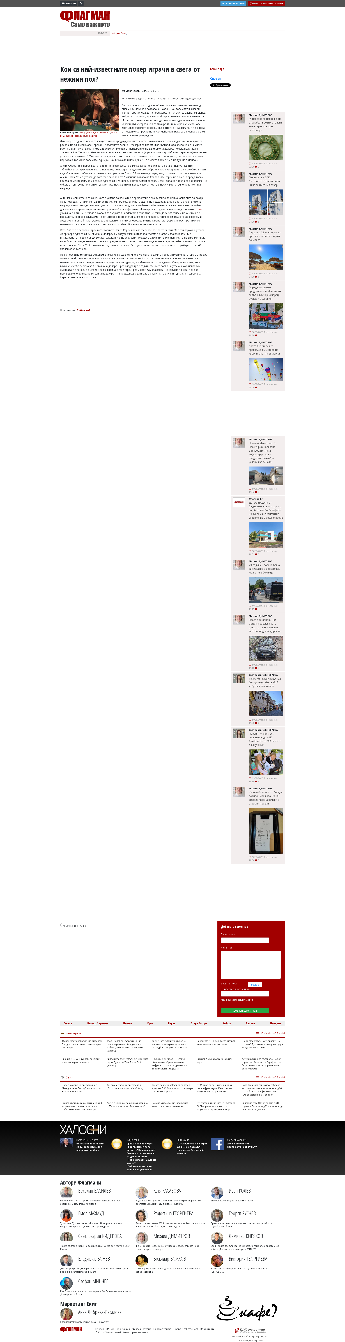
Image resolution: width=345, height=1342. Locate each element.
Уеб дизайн (237, 1336)
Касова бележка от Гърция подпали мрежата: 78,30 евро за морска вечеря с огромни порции (265, 797)
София (68, 1023)
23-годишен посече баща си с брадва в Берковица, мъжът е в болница (264, 568)
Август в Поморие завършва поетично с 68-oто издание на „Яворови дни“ (127, 1104)
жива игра (91, 135)
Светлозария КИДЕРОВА (100, 1236)
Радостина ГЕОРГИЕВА (173, 1213)
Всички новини (272, 1033)
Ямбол (227, 1023)
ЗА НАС (110, 1328)
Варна (171, 1023)
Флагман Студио (141, 1328)
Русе (150, 1023)
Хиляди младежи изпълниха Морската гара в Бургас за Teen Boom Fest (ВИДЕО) (127, 1062)
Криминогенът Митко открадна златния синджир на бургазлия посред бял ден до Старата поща (169, 1044)
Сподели (216, 79)
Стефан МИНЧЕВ (93, 1281)
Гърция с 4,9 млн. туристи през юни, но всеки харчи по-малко (264, 236)
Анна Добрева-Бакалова (99, 1312)
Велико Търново (97, 1023)
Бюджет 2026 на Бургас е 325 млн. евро (215, 1060)
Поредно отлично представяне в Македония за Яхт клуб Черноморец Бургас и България (265, 293)
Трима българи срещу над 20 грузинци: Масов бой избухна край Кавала (265, 682)
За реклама (123, 1328)
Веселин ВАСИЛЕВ (94, 1190)
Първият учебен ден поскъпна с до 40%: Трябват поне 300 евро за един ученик (265, 739)
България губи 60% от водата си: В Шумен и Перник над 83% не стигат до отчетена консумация (262, 1106)
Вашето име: (228, 934)
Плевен (127, 1023)
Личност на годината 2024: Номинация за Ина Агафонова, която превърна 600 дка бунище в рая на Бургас (170, 1225)
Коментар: (227, 947)
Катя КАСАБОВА (167, 1190)
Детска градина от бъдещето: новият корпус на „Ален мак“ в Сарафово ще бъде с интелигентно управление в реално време (266, 510)
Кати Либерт (103, 132)
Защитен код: (229, 983)
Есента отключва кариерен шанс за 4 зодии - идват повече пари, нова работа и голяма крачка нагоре (82, 1106)
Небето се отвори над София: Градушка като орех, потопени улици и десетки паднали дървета (264, 625)
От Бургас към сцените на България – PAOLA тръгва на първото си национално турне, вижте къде (217, 1106)
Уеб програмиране (253, 1336)
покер (199, 209)
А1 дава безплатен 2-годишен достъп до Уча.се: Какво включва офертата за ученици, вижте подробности (168, 33)
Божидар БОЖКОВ (169, 1258)
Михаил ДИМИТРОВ (171, 1236)
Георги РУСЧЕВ (242, 1213)
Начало (99, 1328)
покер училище (87, 132)
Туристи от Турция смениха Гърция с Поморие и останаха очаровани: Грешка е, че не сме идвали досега (91, 1225)
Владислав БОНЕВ (94, 1258)
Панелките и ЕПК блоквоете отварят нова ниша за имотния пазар (264, 181)
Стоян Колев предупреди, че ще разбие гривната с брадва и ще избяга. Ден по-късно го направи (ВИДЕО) (125, 1045)
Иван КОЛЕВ (240, 1190)
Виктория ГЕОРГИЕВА (248, 1258)
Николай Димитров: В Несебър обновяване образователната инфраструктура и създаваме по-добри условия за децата (262, 452)
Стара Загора (199, 1023)
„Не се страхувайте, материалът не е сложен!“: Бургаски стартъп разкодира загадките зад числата (262, 1044)
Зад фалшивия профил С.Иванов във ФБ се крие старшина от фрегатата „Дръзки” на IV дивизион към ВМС (168, 1202)
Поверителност (162, 1328)
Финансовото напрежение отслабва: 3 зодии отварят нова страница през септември (265, 124)
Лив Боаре (79, 135)
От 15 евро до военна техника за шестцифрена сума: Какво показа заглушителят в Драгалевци (214, 1088)
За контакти (207, 1328)
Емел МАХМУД (91, 1213)
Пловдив (275, 1023)
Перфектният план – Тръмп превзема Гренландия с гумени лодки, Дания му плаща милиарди (91, 1202)
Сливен (250, 1023)
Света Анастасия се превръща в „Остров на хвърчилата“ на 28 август (264, 349)
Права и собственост (186, 1328)
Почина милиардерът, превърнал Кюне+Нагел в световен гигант (170, 1104)
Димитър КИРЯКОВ (246, 1236)
